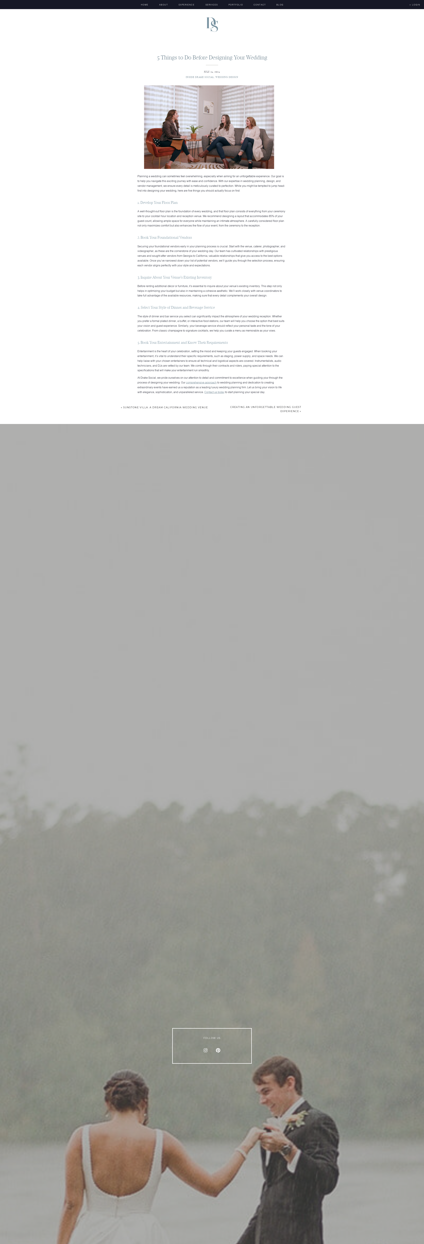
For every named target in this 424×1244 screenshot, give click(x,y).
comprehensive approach (201, 382)
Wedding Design (226, 77)
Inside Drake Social (200, 77)
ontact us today (215, 392)
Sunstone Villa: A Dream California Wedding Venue (165, 407)
